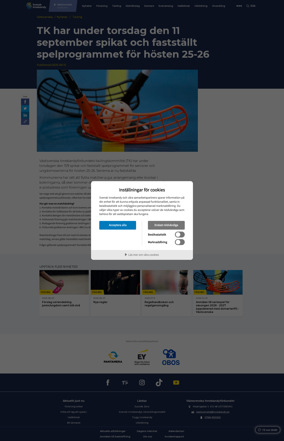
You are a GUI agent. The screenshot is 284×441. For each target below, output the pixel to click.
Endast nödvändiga (166, 225)
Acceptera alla (118, 225)
